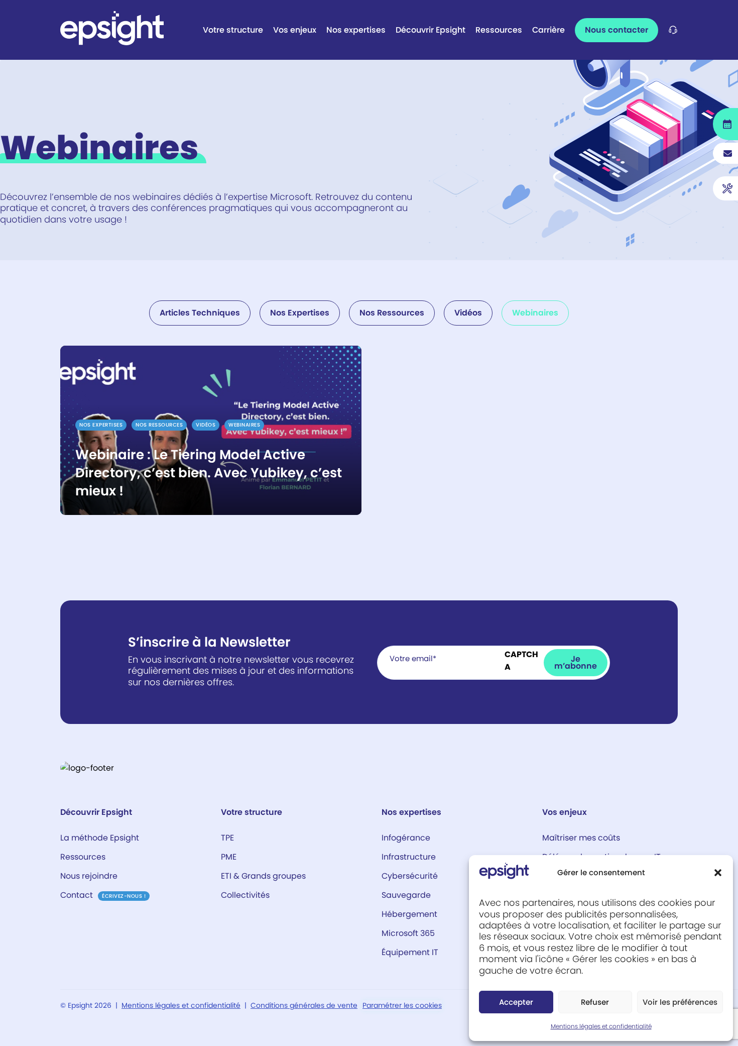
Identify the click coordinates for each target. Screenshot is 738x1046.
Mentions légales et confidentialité (601, 1026)
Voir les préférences (680, 1002)
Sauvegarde (406, 895)
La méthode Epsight (99, 838)
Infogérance (406, 838)
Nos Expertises (299, 313)
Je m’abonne (575, 662)
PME (228, 857)
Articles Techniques (200, 313)
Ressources (498, 30)
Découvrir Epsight (430, 30)
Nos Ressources (391, 313)
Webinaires (535, 313)
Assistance (673, 30)
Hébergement (410, 914)
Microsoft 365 (408, 933)
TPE (227, 838)
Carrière (548, 30)
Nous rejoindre (88, 876)
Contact (103, 895)
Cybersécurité (410, 876)
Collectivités (245, 895)
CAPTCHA (521, 661)
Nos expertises (356, 30)
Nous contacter (616, 30)
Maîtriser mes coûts (581, 838)
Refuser (595, 1002)
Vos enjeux (294, 30)
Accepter (516, 1002)
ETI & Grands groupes (263, 876)
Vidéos (468, 313)
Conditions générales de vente (304, 1005)
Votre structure (233, 30)
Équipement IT (410, 952)
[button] (718, 873)
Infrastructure (409, 857)
